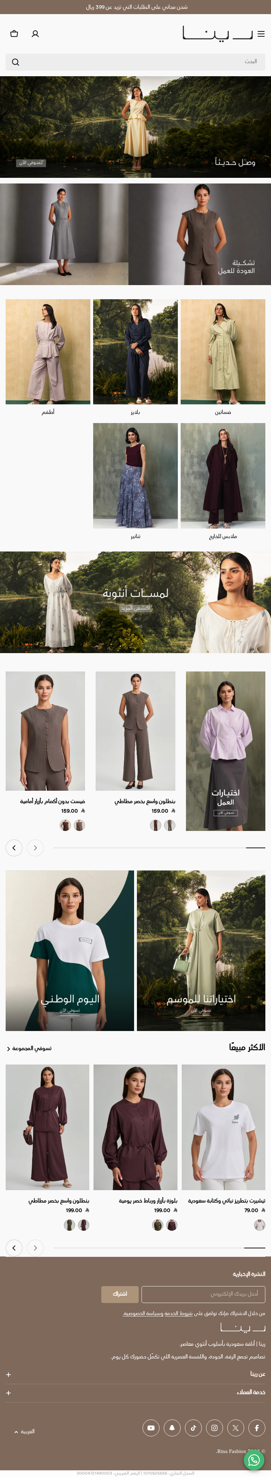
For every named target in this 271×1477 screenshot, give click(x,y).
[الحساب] (35, 34)
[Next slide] (14, 847)
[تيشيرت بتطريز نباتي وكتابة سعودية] (223, 1127)
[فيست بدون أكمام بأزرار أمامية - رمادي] (79, 825)
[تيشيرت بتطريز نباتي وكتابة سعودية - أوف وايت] (259, 1225)
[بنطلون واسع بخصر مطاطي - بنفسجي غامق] (83, 1225)
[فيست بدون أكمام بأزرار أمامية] (45, 731)
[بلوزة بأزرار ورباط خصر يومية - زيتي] (157, 1225)
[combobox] (135, 62)
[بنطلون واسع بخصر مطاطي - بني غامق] (155, 825)
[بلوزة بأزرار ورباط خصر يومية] (135, 1127)
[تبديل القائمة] (261, 34)
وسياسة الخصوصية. (143, 1314)
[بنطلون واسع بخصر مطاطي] (135, 731)
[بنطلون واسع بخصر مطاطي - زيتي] (69, 1225)
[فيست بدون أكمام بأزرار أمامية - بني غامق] (65, 825)
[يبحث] (15, 62)
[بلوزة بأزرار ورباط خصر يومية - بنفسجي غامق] (171, 1225)
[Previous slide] (35, 847)
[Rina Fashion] (225, 751)
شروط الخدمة (179, 1314)
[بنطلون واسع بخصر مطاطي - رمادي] (169, 825)
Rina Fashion (231, 1451)
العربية (28, 1432)
